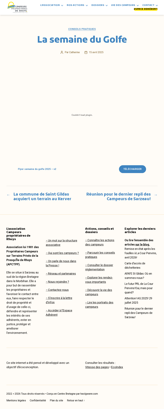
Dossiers (97, 5)
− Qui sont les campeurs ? (62, 253)
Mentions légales (16, 400)
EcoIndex (117, 367)
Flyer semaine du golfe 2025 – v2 (37, 169)
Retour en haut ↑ (76, 400)
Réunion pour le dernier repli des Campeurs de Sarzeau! (139, 313)
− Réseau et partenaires (61, 273)
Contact (148, 5)
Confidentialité (38, 400)
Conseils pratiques (82, 29)
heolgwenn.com (89, 393)
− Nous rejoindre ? (57, 281)
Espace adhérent (146, 9)
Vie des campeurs (123, 5)
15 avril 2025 (96, 52)
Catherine (74, 52)
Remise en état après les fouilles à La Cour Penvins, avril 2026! (141, 253)
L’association (50, 5)
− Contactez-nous (57, 290)
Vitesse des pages (97, 367)
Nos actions (75, 5)
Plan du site (56, 400)
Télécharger (132, 169)
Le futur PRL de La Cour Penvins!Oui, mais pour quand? (139, 288)
